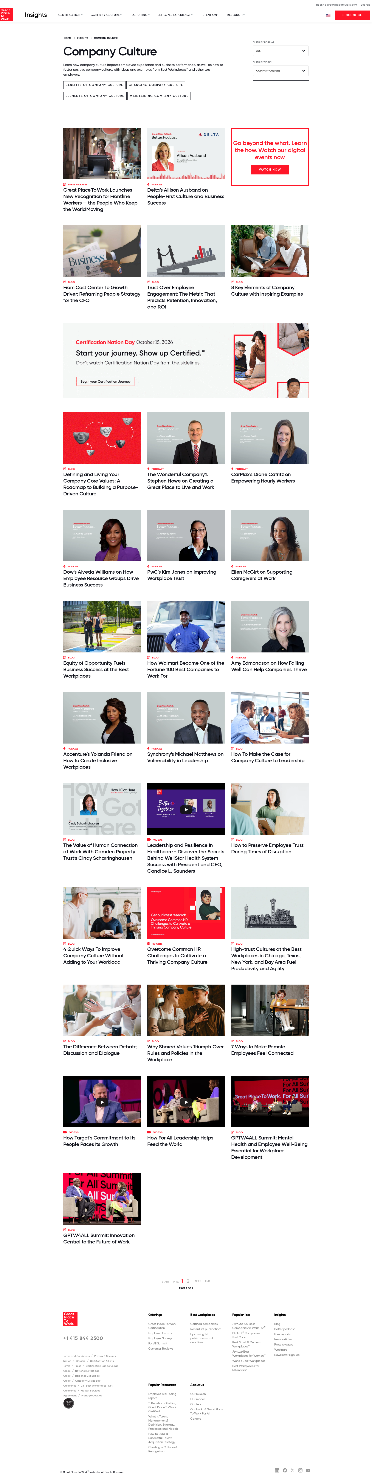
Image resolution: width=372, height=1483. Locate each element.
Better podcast (284, 1329)
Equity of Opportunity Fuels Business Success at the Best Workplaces (96, 669)
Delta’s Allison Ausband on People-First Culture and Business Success (185, 196)
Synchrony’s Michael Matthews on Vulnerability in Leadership (185, 757)
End (207, 1281)
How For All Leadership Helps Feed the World (180, 1141)
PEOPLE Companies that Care (246, 1335)
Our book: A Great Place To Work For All (206, 1411)
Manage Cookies (91, 1395)
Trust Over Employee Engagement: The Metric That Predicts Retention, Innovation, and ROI (182, 297)
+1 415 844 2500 (83, 1338)
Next (198, 1281)
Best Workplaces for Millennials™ (245, 1368)
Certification (69, 15)
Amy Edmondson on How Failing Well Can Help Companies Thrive (269, 666)
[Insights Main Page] (36, 15)
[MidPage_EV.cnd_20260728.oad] (186, 360)
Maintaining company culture (159, 96)
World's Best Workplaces (248, 1360)
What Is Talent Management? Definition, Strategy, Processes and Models (163, 1422)
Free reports (282, 1334)
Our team (196, 1404)
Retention (209, 15)
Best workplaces (202, 1315)
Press (78, 1365)
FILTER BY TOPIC (262, 62)
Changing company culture (156, 85)
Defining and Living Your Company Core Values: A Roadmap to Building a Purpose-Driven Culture (100, 484)
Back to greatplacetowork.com (336, 4)
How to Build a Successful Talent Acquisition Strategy (161, 1438)
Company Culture (105, 15)
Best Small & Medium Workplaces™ (246, 1344)
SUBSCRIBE (352, 15)
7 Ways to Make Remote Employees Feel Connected (262, 1049)
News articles (283, 1339)
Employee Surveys (160, 1338)
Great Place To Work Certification (162, 1326)
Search (365, 4)
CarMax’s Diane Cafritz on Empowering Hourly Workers (263, 477)
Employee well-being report (162, 1396)
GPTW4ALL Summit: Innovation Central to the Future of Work (99, 1238)
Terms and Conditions (76, 1356)
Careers (80, 1360)
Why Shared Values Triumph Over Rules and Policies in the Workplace (185, 1053)
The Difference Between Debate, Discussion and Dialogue (100, 1049)
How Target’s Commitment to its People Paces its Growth (99, 1141)
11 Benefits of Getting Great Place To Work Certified (162, 1407)
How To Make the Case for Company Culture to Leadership (267, 757)
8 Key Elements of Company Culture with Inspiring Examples (267, 290)
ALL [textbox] (258, 50)
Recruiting (138, 15)
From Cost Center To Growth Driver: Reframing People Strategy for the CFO (101, 293)
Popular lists (241, 1315)
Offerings (155, 1315)
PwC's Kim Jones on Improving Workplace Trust (181, 575)
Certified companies (203, 1324)
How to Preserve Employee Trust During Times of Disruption (267, 848)
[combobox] (281, 51)
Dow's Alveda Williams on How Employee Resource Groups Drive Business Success (101, 578)
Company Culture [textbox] (268, 70)
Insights (279, 1315)
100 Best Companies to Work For (248, 1326)
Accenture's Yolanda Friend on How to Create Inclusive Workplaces (97, 760)
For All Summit (157, 1343)
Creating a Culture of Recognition (162, 1449)
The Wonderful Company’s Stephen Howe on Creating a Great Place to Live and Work (180, 480)
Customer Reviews (160, 1348)
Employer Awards (160, 1333)
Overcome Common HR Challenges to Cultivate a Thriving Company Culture (177, 955)
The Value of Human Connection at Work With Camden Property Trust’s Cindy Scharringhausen (100, 851)
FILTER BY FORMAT (263, 42)
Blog (277, 1324)
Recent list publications (205, 1329)
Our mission (198, 1394)
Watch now (270, 169)
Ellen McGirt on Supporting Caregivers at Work (262, 575)
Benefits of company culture (94, 85)
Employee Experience (174, 15)
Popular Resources (162, 1385)
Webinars (280, 1349)
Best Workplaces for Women (248, 1353)
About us (197, 1385)
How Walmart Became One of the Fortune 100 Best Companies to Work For (185, 669)
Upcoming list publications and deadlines (201, 1338)
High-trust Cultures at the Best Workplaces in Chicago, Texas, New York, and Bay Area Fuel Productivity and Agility (266, 958)
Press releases (283, 1344)
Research (234, 15)
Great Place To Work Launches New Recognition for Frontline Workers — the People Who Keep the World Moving (100, 199)
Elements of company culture (95, 96)
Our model (197, 1399)
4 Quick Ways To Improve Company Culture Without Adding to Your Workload (93, 955)
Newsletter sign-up (287, 1354)
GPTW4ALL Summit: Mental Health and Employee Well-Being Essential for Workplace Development (269, 1147)
